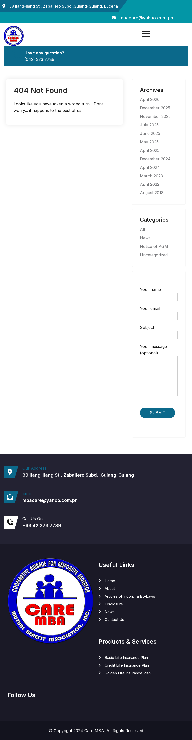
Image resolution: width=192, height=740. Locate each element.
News (145, 237)
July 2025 (149, 124)
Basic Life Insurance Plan (126, 657)
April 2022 (150, 184)
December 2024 (155, 158)
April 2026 (150, 99)
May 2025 (149, 141)
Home (110, 580)
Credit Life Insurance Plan (127, 665)
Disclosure (114, 604)
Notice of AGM (154, 246)
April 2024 (150, 167)
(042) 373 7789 (39, 59)
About (110, 588)
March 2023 (151, 175)
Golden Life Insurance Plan (128, 673)
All (142, 229)
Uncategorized (154, 254)
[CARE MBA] (14, 36)
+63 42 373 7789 (41, 525)
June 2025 (150, 133)
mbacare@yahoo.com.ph (146, 17)
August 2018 (152, 192)
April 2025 (150, 150)
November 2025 (155, 116)
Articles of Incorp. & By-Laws (130, 596)
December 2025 (155, 107)
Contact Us (114, 619)
